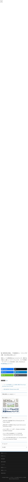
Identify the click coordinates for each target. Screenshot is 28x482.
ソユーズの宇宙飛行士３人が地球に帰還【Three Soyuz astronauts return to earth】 (14, 385)
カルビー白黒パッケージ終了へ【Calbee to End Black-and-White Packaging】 (14, 430)
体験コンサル (3, 470)
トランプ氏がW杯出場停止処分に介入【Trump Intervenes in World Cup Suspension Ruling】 (15, 438)
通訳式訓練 (3, 461)
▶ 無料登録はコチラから (7, 363)
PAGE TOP (26, 466)
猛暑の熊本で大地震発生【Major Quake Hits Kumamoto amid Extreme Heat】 (14, 425)
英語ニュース (3, 453)
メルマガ (3, 464)
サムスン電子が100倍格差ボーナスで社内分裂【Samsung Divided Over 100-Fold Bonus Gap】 (13, 434)
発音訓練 (3, 458)
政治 (7, 380)
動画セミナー (3, 467)
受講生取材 (3, 473)
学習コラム (3, 455)
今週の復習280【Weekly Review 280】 (11, 389)
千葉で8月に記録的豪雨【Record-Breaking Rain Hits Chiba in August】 (13, 421)
